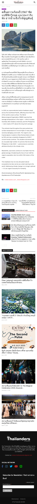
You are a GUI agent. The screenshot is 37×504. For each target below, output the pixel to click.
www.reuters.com (10, 180)
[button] (3, 2)
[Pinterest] (11, 25)
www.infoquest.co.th (23, 180)
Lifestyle (8, 6)
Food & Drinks (5, 277)
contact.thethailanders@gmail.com (22, 455)
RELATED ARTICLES (8, 210)
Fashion (3, 418)
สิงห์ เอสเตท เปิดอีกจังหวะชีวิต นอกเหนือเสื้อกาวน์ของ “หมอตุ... (17, 352)
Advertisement (15, 499)
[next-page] (5, 245)
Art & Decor (4, 383)
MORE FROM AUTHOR (22, 210)
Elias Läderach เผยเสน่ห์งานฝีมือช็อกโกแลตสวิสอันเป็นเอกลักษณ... (17, 281)
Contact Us (22, 499)
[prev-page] (3, 245)
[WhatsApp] (15, 25)
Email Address (7, 484)
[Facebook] (3, 25)
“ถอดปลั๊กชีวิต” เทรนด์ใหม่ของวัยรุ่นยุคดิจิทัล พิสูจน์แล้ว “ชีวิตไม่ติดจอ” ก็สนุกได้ (27, 202)
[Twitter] (7, 25)
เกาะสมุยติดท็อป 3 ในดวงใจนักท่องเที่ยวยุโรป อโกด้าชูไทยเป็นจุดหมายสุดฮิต (9, 202)
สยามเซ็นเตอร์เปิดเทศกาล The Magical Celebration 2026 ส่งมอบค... (17, 387)
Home (3, 6)
